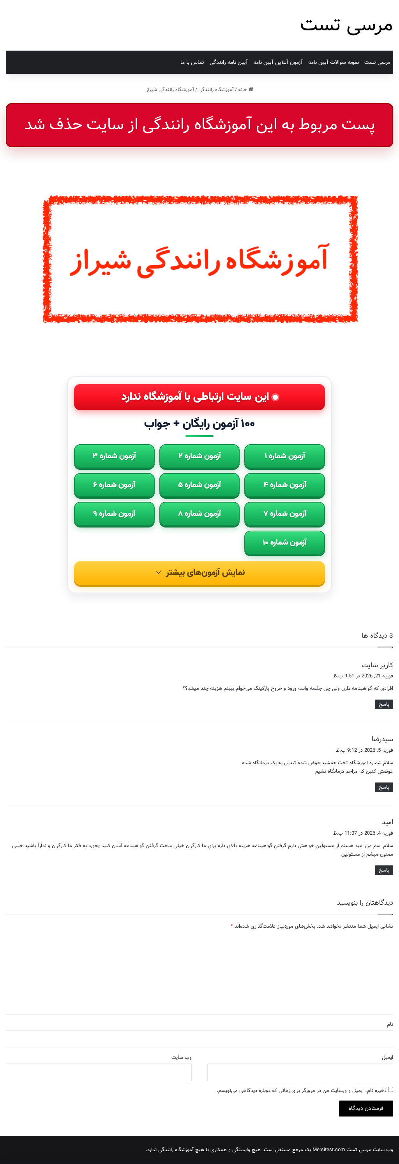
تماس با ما (192, 62)
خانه (243, 90)
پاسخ (384, 704)
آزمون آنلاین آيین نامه (278, 62)
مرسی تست (377, 62)
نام (390, 1024)
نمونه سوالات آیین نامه (333, 62)
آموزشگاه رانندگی (216, 90)
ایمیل (387, 1057)
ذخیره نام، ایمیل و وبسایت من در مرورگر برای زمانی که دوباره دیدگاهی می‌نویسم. (302, 1091)
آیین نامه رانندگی (229, 62)
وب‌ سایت (181, 1057)
